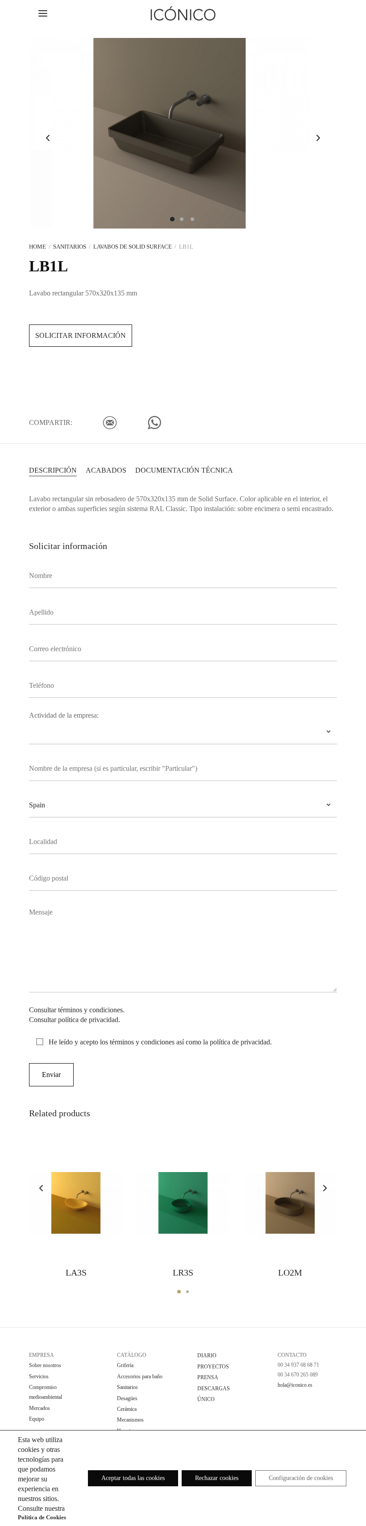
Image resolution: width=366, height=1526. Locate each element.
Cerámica (127, 1409)
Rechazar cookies (216, 1478)
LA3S (76, 1272)
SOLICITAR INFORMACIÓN (80, 335)
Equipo (36, 1419)
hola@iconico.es (295, 1385)
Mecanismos (130, 1420)
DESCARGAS (213, 1388)
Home (37, 246)
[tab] (53, 470)
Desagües (127, 1398)
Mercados (39, 1408)
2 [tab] (187, 1291)
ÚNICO (206, 1399)
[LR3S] (183, 1202)
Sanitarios (69, 246)
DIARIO (206, 1355)
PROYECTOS (213, 1367)
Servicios (39, 1376)
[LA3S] (76, 1202)
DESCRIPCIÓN (53, 470)
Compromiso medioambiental (45, 1392)
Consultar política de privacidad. (74, 1019)
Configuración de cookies (301, 1478)
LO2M (290, 1272)
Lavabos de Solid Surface (132, 246)
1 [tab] (179, 1291)
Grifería (125, 1365)
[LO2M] (290, 1202)
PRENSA (207, 1377)
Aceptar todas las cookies (133, 1478)
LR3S (183, 1272)
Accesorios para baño (139, 1376)
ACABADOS (106, 470)
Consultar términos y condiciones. (77, 1010)
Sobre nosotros (45, 1365)
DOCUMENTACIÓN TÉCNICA (184, 470)
